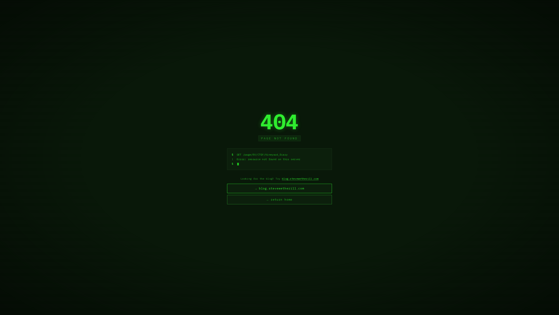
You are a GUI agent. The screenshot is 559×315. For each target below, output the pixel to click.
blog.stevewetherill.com (300, 178)
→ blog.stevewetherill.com (279, 188)
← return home (279, 199)
